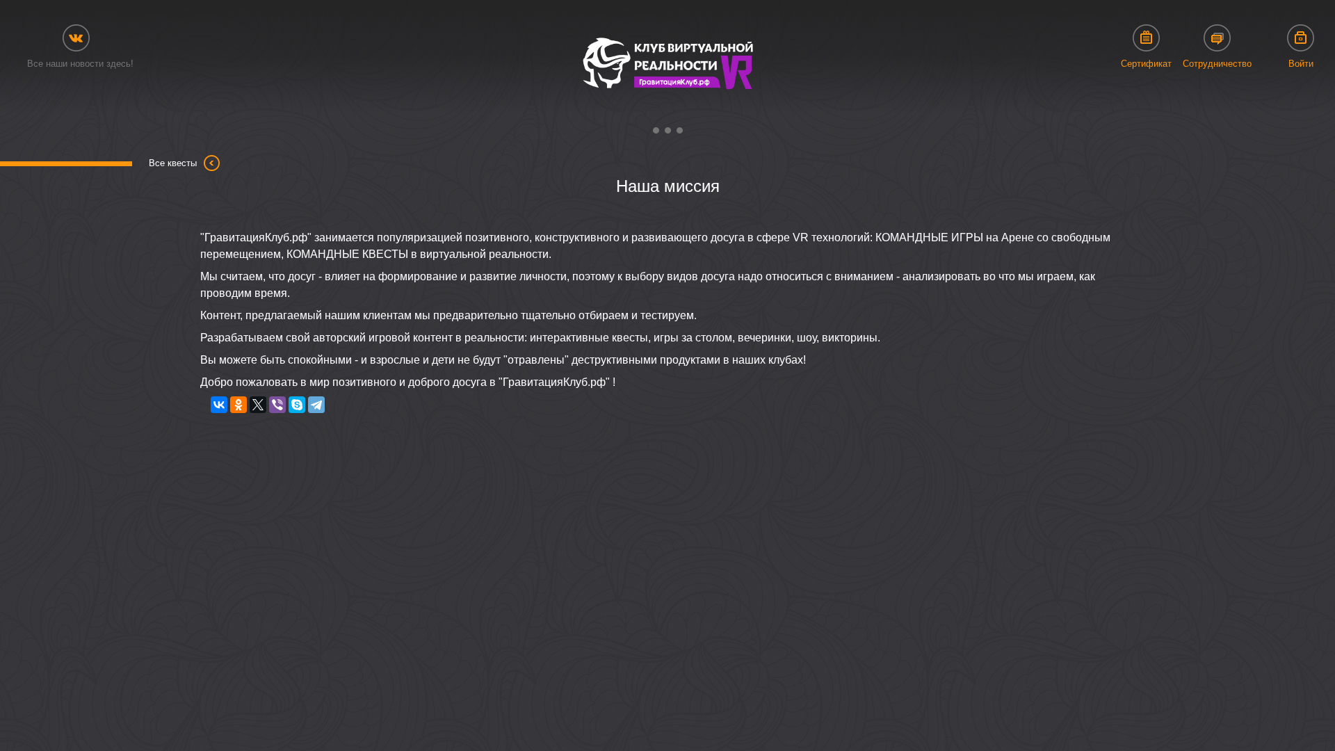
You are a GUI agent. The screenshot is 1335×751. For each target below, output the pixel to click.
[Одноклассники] (238, 404)
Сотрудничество (1217, 63)
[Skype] (297, 404)
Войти (1300, 63)
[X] (258, 404)
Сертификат (1146, 63)
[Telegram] (316, 404)
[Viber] (277, 404)
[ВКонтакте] (219, 404)
